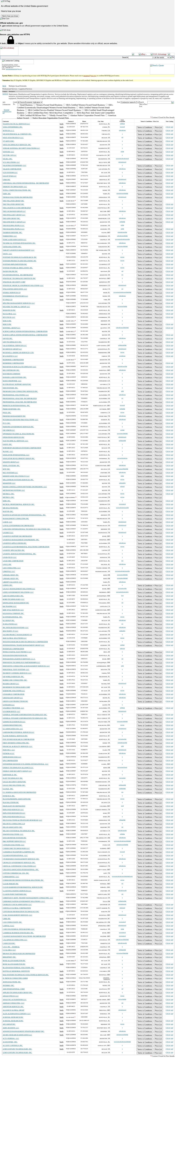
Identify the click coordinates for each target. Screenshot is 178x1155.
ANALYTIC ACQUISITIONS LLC (14, 1000)
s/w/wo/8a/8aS (122, 999)
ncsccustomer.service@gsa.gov (14, 69)
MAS (4, 86)
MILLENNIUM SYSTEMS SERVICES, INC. (18, 480)
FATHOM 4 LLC (8, 753)
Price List (158, 127)
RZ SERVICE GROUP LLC (12, 349)
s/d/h (122, 391)
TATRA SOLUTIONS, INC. (12, 247)
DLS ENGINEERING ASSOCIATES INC (17, 799)
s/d (122, 137)
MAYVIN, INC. (8, 511)
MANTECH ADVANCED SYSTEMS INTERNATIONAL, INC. (24, 515)
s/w (122, 560)
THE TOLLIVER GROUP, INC (13, 201)
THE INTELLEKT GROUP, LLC (14, 215)
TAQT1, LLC (7, 254)
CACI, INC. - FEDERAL (11, 947)
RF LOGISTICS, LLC (10, 356)
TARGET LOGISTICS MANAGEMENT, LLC (19, 250)
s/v (122, 274)
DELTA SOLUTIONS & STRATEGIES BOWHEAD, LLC (22, 820)
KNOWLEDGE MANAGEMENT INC (16, 603)
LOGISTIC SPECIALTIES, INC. (14, 550)
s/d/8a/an (122, 123)
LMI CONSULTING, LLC (12, 568)
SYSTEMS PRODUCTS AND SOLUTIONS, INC (19, 261)
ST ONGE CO (7, 300)
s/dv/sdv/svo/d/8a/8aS (122, 193)
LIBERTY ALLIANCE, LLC (12, 582)
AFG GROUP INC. (9, 1024)
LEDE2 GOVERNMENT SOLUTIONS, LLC (18, 592)
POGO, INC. (7, 413)
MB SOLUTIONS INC (10, 508)
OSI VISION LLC (9, 430)
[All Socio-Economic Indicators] (67, 102)
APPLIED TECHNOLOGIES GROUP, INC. (17, 993)
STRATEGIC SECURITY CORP (14, 282)
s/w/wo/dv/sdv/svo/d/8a (122, 507)
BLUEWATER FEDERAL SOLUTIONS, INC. (18, 968)
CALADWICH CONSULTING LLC (15, 940)
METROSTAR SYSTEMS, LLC (14, 490)
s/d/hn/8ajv (122, 631)
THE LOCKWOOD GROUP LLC (14, 211)
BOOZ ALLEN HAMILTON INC (14, 961)
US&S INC (6, 180)
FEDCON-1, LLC (9, 750)
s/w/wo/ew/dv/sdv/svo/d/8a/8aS (122, 841)
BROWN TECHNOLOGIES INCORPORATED (19, 954)
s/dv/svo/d (122, 908)
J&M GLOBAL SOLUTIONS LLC (15, 638)
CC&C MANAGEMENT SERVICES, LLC (17, 915)
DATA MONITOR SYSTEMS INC (14, 838)
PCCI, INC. (7, 423)
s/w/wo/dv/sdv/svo (122, 458)
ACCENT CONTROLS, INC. (13, 1045)
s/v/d (122, 806)
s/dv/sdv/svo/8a (122, 890)
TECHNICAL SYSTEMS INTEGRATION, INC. (19, 243)
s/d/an (122, 151)
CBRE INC (7, 919)
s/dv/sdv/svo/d (122, 162)
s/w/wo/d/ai (122, 778)
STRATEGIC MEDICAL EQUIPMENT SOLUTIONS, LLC (23, 285)
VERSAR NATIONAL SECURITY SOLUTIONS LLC (21, 148)
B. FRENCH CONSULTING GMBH (15, 978)
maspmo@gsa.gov (89, 76)
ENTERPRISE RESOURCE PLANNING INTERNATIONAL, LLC (25, 764)
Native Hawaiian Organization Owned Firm (50, 118)
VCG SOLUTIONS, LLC (11, 162)
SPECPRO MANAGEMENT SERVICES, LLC (19, 303)
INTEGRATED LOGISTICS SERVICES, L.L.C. (19, 659)
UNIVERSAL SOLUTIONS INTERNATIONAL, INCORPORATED (26, 183)
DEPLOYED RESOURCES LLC (14, 813)
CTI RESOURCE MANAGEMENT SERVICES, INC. (21, 859)
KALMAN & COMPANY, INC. (13, 613)
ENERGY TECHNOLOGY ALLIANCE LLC (18, 768)
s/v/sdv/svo (122, 356)
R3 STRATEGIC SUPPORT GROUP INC (17, 384)
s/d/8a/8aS (122, 221)
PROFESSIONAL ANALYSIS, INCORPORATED (20, 398)
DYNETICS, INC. (9, 796)
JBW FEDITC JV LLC (10, 631)
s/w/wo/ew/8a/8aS (122, 306)
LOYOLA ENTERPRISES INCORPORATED (18, 526)
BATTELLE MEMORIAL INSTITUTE (16, 971)
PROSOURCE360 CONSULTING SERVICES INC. (20, 391)
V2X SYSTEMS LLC (10, 173)
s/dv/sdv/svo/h (122, 749)
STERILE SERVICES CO (11, 293)
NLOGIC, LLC (8, 451)
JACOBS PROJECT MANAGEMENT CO (17, 635)
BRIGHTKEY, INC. (9, 957)
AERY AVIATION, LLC (11, 1028)
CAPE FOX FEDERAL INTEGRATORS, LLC (19, 929)
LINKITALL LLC (9, 571)
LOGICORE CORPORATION (13, 561)
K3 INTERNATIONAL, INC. (13, 617)
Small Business (26, 105)
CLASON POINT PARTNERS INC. (15, 894)
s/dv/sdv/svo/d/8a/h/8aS (122, 327)
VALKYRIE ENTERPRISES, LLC (14, 165)
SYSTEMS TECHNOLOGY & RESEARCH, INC (20, 257)
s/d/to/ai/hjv (122, 483)
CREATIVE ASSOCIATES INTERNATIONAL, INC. (21, 870)
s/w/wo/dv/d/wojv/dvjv (122, 592)
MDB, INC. (7, 501)
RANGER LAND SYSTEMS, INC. (15, 377)
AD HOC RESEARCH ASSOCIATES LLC (17, 1035)
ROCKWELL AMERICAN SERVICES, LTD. (18, 353)
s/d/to (122, 476)
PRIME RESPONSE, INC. (12, 409)
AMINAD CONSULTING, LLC (13, 1003)
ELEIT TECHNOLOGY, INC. (13, 778)
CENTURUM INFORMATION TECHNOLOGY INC (21, 912)
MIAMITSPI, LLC (9, 483)
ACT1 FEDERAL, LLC (11, 1038)
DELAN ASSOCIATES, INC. (13, 827)
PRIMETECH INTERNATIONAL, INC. (16, 406)
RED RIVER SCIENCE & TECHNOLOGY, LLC (19, 367)
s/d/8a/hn (122, 834)
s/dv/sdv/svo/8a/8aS (122, 236)
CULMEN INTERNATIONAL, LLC (15, 855)
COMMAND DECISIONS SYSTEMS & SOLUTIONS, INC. (23, 880)
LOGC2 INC (7, 564)
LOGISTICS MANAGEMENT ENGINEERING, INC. (21, 540)
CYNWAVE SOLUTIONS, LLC (13, 845)
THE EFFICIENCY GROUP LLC (14, 222)
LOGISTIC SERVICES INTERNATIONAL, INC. (19, 554)
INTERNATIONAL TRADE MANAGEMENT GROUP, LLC (23, 645)
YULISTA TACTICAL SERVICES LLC (16, 124)
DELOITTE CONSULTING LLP (14, 824)
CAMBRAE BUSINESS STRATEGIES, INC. (18, 933)
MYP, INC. (6, 469)
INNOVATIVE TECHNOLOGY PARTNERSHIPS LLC (21, 662)
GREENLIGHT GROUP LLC (13, 698)
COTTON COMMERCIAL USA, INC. (16, 873)
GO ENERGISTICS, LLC (11, 712)
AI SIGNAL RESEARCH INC (13, 1017)
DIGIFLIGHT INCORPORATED (14, 806)
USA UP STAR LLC (10, 176)
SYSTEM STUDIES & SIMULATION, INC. (18, 268)
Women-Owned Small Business (49, 105)
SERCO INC (7, 321)
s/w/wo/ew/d (122, 504)
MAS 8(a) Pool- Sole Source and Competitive (95, 113)
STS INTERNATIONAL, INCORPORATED (18, 275)
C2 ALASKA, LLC (9, 950)
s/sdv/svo (122, 648)
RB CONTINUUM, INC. (11, 370)
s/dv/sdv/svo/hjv (122, 830)
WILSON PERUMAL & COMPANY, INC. (17, 134)
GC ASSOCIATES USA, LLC (13, 729)
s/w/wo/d (122, 126)
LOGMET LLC (8, 533)
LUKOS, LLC (7, 522)
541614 (5, 94)
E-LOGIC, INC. (8, 789)
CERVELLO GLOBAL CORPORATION (17, 908)
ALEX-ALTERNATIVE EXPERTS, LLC (17, 1014)
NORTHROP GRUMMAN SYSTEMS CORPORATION (22, 448)
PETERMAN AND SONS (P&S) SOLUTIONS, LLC (20, 420)
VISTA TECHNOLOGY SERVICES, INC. (17, 145)
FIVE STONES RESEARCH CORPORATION (18, 739)
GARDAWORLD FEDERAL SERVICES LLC (18, 732)
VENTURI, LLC (8, 152)
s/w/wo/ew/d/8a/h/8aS (122, 469)
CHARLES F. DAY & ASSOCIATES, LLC (17, 905)
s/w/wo (122, 257)
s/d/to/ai (122, 486)
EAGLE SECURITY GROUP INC (14, 782)
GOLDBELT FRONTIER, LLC (13, 708)
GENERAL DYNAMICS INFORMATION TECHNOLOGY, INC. (25, 715)
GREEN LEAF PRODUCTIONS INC (15, 701)
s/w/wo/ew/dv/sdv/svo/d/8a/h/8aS (122, 292)
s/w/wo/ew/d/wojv (122, 767)
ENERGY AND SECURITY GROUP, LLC (17, 771)
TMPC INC (7, 194)
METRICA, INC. (8, 494)
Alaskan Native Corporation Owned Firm (87, 115)
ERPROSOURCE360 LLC (12, 757)
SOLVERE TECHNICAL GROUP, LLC (16, 307)
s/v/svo (122, 996)
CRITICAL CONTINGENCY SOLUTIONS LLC (19, 866)
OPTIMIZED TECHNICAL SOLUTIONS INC (18, 434)
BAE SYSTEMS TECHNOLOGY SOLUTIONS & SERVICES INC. (26, 975)
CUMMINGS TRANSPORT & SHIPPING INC (19, 852)
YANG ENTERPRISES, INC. (13, 127)
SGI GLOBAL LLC (9, 314)
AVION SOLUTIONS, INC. (12, 982)
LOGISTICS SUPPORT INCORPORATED (17, 536)
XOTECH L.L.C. (8, 131)
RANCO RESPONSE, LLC (12, 381)
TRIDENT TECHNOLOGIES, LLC (15, 187)
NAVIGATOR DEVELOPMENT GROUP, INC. (19, 458)
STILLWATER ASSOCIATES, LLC (15, 289)
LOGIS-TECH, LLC (10, 557)
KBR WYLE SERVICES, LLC (13, 610)
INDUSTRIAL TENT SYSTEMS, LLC (16, 670)
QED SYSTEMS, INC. (10, 388)
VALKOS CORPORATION (12, 169)
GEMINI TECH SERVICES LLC (14, 722)
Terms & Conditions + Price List (150, 134)
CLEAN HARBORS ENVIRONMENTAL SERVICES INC (23, 887)
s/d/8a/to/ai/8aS (122, 345)
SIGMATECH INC (9, 310)
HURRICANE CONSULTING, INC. (15, 680)
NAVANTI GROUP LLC (11, 462)
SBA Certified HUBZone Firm (33, 115)
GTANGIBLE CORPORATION (13, 694)
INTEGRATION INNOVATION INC (15, 655)
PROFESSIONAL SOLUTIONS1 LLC (16, 395)
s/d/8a (122, 225)
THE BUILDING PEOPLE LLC (13, 225)
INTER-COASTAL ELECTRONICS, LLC (17, 652)
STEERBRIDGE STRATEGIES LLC (15, 296)
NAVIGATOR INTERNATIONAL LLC (16, 455)
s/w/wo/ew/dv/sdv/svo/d (122, 158)
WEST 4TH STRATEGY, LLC (13, 138)
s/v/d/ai (122, 430)
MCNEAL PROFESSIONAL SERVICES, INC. (19, 504)
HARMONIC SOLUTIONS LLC (14, 691)
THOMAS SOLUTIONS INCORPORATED (17, 197)
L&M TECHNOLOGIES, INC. (13, 596)
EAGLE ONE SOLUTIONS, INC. (14, 785)
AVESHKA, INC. (8, 985)
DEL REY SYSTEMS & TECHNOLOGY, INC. (19, 831)
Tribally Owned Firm (58, 115)
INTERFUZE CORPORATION (13, 649)
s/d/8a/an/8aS (122, 440)
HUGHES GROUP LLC (11, 684)
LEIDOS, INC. (8, 585)
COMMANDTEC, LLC (11, 877)
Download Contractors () (7, 111)
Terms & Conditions (144, 127)
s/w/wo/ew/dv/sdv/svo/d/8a (122, 239)
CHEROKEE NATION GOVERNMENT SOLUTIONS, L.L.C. (24, 901)
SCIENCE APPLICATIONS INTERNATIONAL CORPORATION (25, 331)
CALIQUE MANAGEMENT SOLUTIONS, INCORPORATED (24, 936)
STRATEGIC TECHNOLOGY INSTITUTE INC (19, 278)
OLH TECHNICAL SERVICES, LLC (15, 441)
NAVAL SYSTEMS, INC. (11, 466)
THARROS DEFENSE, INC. (12, 233)
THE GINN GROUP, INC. (11, 218)
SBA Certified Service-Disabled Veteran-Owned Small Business (54, 110)
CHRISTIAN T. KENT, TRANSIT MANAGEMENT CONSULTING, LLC (28, 898)
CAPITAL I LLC (8, 926)
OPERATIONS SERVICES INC (13, 437)
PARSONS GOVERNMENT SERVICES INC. (18, 427)
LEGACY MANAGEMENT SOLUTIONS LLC (19, 589)
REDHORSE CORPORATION (13, 360)
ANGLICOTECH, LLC (11, 996)
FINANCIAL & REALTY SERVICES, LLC (17, 746)
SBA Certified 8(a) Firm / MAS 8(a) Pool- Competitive (50, 113)
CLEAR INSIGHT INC (11, 884)
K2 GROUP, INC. (9, 621)
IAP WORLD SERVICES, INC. (13, 677)
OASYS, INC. (7, 444)
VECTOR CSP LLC (10, 155)
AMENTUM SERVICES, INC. (13, 1007)
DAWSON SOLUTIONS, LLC (13, 834)
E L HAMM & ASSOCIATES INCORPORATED (19, 792)
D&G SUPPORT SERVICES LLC (14, 841)
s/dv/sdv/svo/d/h (122, 943)
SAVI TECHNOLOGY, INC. (12, 342)
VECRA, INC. (8, 159)
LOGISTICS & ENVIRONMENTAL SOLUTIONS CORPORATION (26, 547)
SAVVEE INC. (8, 338)
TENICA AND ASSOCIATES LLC (14, 240)
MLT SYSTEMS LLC (10, 473)
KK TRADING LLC (10, 606)
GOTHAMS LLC (9, 705)
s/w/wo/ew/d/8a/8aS (122, 246)
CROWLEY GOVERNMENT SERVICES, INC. (19, 863)
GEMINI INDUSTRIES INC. (12, 725)
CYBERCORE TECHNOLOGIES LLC (16, 848)
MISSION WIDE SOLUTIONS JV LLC (16, 476)
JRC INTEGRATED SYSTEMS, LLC (16, 628)
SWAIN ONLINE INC (10, 271)
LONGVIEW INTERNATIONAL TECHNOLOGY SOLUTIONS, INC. (27, 529)
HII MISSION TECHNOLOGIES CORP (16, 687)
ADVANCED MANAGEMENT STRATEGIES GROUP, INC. (23, 1031)
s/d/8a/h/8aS (122, 788)
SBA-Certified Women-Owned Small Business (85, 105)
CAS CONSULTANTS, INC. (12, 922)
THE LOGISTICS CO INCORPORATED (17, 208)
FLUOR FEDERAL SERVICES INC (15, 736)
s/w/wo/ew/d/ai (122, 739)
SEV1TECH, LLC (9, 317)
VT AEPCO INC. (8, 141)
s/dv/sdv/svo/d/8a (122, 232)
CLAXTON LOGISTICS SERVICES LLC (17, 891)
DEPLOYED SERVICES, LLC (13, 810)
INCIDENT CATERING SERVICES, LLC (17, 673)
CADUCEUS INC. (9, 943)
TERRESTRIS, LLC (10, 236)
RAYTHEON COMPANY (11, 374)
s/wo (122, 595)
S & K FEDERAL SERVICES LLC (15, 346)
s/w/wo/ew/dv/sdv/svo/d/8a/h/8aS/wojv (122, 876)
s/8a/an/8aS (122, 820)
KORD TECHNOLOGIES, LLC (13, 599)
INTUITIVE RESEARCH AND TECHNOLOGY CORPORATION (25, 642)
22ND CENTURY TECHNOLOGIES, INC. (17, 1049)
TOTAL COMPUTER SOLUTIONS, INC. (17, 190)
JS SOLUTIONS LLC (10, 624)
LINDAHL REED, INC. (11, 575)
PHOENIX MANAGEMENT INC (14, 416)
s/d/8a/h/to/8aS (122, 901)
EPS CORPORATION (10, 761)
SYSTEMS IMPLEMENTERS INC (15, 264)
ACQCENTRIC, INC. (10, 1042)
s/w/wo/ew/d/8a (122, 588)
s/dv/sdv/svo (122, 130)
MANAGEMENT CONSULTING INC (16, 519)
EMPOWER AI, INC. (10, 775)
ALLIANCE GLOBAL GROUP (13, 1010)
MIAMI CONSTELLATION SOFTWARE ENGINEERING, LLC (25, 487)
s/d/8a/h (122, 645)
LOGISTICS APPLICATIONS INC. (15, 543)
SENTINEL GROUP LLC (11, 328)
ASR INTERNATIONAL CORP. (14, 989)
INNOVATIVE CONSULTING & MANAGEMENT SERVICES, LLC (26, 666)
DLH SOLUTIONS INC (11, 803)
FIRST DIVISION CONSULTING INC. (16, 743)
